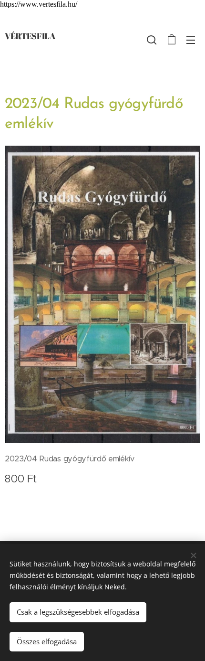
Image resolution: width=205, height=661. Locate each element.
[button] (151, 40)
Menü (190, 39)
